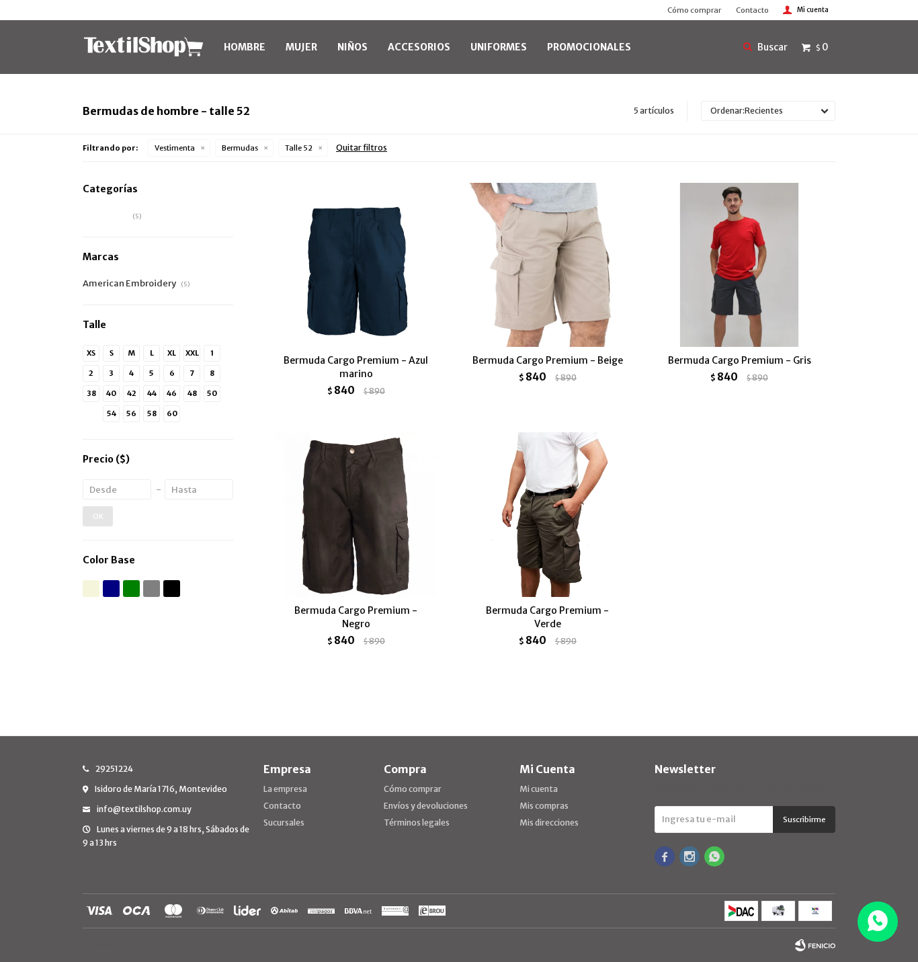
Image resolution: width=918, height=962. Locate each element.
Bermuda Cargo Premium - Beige (547, 360)
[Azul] (111, 588)
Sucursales (283, 822)
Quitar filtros (361, 148)
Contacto (752, 10)
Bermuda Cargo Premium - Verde (547, 617)
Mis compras (544, 806)
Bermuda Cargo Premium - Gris (739, 360)
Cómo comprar (694, 10)
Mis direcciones (549, 822)
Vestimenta (175, 148)
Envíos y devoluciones (426, 806)
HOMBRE (244, 47)
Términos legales (417, 822)
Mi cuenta (538, 789)
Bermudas (240, 148)
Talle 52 (298, 148)
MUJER (301, 47)
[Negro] (171, 588)
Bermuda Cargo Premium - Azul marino (356, 367)
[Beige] (91, 588)
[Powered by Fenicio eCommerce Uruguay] (815, 945)
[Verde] (131, 588)
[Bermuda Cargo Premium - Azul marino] (356, 264)
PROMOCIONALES (589, 47)
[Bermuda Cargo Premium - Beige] (547, 264)
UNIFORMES (498, 47)
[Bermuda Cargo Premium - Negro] (356, 514)
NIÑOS (352, 47)
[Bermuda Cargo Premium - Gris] (739, 264)
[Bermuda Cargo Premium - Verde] (547, 514)
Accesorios (419, 47)
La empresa (285, 789)
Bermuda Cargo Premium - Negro (355, 617)
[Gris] (151, 588)
